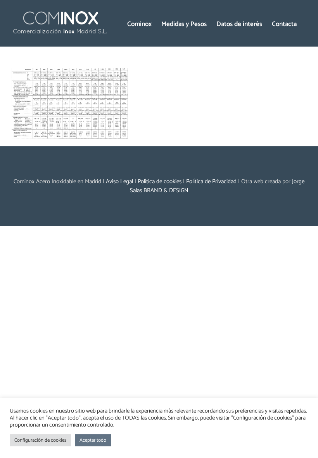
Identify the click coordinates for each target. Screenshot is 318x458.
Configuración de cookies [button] (40, 440)
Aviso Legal (119, 181)
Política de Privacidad (211, 181)
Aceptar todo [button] (93, 440)
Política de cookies (159, 181)
